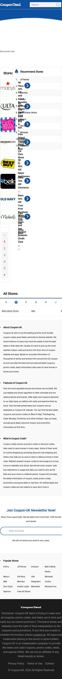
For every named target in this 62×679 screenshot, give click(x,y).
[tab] (6, 301)
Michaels (22, 132)
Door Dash (8, 586)
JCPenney (22, 79)
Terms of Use (34, 663)
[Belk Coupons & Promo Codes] (8, 181)
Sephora (7, 591)
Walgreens (36, 581)
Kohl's (20, 99)
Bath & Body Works (26, 112)
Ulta (20, 139)
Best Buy (22, 93)
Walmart (22, 146)
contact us (39, 634)
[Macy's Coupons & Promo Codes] (8, 86)
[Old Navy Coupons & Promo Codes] (8, 199)
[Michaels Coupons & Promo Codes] (8, 217)
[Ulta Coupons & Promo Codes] (8, 106)
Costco (48, 581)
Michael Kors (50, 586)
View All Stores (23, 591)
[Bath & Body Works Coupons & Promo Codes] (8, 124)
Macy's (21, 119)
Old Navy (22, 126)
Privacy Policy (16, 663)
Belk (20, 86)
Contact (49, 663)
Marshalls (35, 586)
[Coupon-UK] (10, 4)
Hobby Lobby (23, 586)
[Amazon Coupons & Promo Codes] (8, 142)
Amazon (22, 106)
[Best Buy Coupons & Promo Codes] (8, 163)
